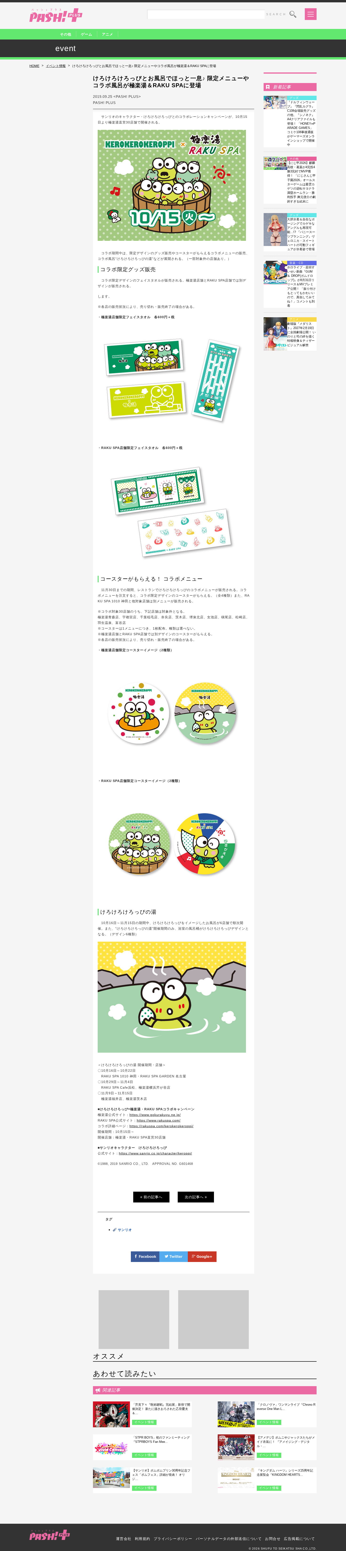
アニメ (107, 34)
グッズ (294, 97)
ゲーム (86, 34)
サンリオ (125, 1230)
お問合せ (273, 1539)
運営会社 (124, 1539)
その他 (65, 34)
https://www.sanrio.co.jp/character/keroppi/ (155, 1153)
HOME (34, 66)
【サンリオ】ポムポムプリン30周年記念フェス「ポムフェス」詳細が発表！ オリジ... (161, 1475)
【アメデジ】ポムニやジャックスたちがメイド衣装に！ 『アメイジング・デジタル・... (286, 1442)
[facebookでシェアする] (145, 1259)
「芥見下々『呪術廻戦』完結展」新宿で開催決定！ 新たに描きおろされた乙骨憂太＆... (161, 1409)
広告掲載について (299, 1539)
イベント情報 (56, 66)
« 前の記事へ (151, 1197)
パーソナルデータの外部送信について (229, 1539)
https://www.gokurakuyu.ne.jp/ (155, 1115)
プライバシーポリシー (173, 1539)
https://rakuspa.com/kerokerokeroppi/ (161, 1126)
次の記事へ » (196, 1197)
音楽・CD (296, 263)
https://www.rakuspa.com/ (159, 1120)
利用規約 (142, 1539)
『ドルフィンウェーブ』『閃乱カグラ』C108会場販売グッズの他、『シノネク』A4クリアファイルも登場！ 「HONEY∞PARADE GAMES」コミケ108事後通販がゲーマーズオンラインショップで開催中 (301, 123)
